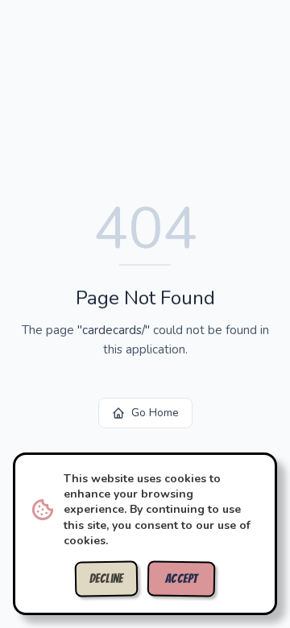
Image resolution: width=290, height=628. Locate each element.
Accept (181, 579)
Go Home (155, 412)
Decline (106, 579)
